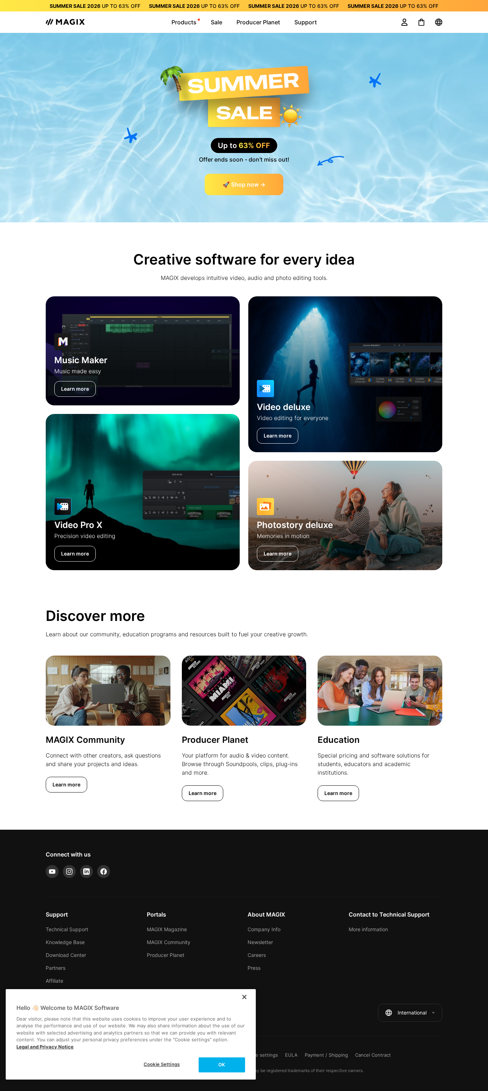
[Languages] (439, 22)
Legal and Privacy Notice (45, 1047)
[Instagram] (69, 871)
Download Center (66, 955)
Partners (55, 968)
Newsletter (260, 942)
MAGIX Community (168, 942)
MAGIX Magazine (167, 929)
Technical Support (67, 929)
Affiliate (54, 981)
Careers (257, 955)
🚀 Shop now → (244, 184)
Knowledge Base (65, 942)
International (412, 1012)
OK (221, 1064)
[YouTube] (52, 871)
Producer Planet (165, 955)
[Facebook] (103, 871)
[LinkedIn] (86, 871)
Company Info (264, 929)
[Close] (244, 997)
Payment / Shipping (326, 1055)
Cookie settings (260, 1055)
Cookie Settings (162, 1064)
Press (254, 968)
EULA (291, 1055)
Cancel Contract (373, 1055)
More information (368, 929)
